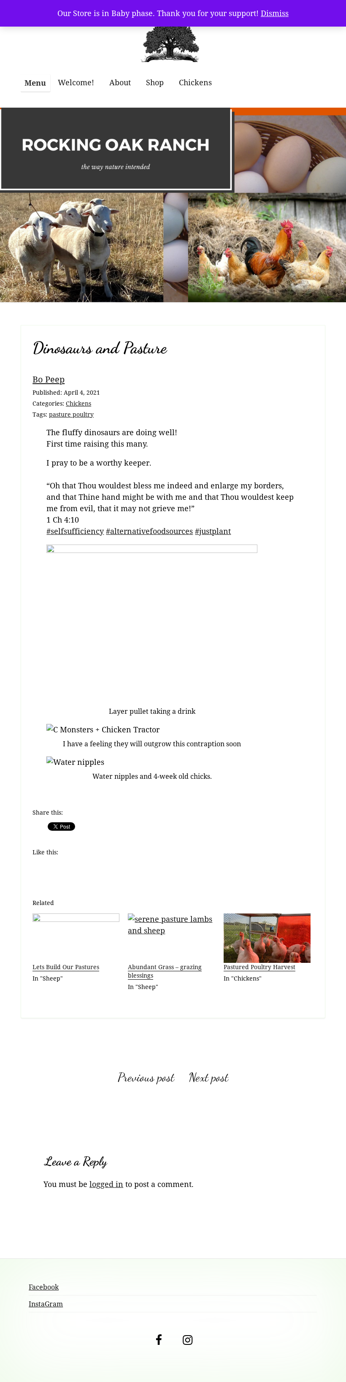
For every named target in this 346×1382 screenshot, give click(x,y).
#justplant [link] (213, 531)
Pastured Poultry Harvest (259, 967)
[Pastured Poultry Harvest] (267, 938)
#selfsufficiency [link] (75, 531)
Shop (155, 82)
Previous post (146, 1077)
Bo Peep (48, 379)
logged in (106, 1184)
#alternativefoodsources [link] (149, 531)
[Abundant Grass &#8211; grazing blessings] (171, 938)
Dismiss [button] (275, 13)
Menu (35, 83)
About (120, 82)
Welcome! (76, 82)
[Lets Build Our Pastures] (75, 938)
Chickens (195, 82)
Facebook (44, 1287)
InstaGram (46, 1304)
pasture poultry (71, 414)
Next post (208, 1077)
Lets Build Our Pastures (65, 967)
